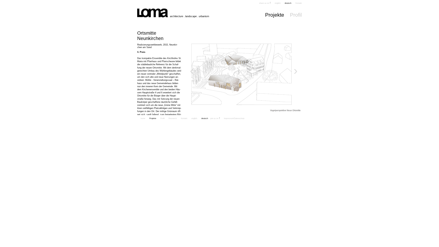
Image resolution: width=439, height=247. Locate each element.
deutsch (288, 3)
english (278, 3)
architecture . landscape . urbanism (189, 16)
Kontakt (298, 3)
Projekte (274, 15)
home (143, 118)
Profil (296, 15)
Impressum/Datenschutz (234, 118)
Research (173, 118)
